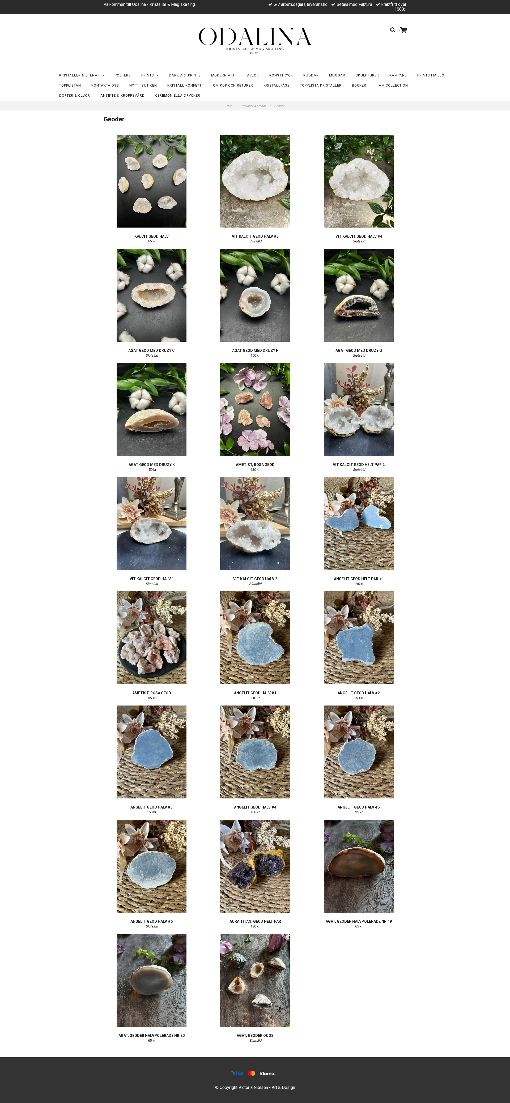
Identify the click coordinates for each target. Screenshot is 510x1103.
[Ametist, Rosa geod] (255, 409)
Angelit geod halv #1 (255, 693)
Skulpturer (367, 75)
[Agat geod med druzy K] (151, 409)
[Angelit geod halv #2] (359, 637)
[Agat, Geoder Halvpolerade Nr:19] (359, 866)
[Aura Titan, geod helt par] (255, 866)
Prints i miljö (430, 75)
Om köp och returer (233, 85)
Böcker (359, 85)
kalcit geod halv (151, 236)
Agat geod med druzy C (151, 350)
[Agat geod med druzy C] (151, 295)
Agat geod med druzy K (152, 465)
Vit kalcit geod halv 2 (255, 579)
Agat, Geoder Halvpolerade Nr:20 (151, 1035)
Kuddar (311, 75)
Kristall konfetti (185, 85)
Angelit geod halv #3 (151, 807)
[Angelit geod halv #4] (255, 752)
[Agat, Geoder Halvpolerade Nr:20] (151, 980)
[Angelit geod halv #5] (359, 752)
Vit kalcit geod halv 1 (152, 579)
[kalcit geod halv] (151, 181)
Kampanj (398, 75)
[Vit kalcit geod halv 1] (151, 523)
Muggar (337, 75)
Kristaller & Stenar (80, 75)
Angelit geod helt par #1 (359, 579)
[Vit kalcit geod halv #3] (255, 181)
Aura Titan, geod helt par (255, 921)
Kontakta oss (105, 85)
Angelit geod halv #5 (359, 807)
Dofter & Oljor (74, 95)
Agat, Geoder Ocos (255, 1035)
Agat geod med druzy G (358, 350)
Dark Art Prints (185, 75)
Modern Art (223, 75)
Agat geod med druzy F (255, 350)
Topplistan (70, 85)
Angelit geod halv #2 (359, 693)
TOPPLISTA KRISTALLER (321, 85)
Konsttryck (281, 75)
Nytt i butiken (143, 85)
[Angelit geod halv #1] (255, 637)
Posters (123, 75)
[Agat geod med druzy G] (359, 295)
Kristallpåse (277, 85)
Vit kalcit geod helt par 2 (359, 465)
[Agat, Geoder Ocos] (255, 980)
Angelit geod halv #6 (151, 921)
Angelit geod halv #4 (255, 807)
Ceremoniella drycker (177, 95)
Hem (231, 106)
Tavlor (252, 75)
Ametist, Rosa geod (255, 465)
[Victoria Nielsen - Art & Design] (255, 40)
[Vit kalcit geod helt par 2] (359, 409)
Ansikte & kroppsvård (122, 95)
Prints (148, 75)
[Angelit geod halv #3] (151, 752)
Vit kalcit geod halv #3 (255, 236)
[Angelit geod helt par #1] (359, 523)
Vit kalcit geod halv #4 (358, 236)
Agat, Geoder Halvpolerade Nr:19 (359, 921)
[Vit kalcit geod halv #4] (359, 181)
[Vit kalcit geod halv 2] (255, 523)
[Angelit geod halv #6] (151, 866)
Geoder (279, 106)
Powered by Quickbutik (255, 1093)
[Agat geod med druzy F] (255, 295)
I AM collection (392, 85)
